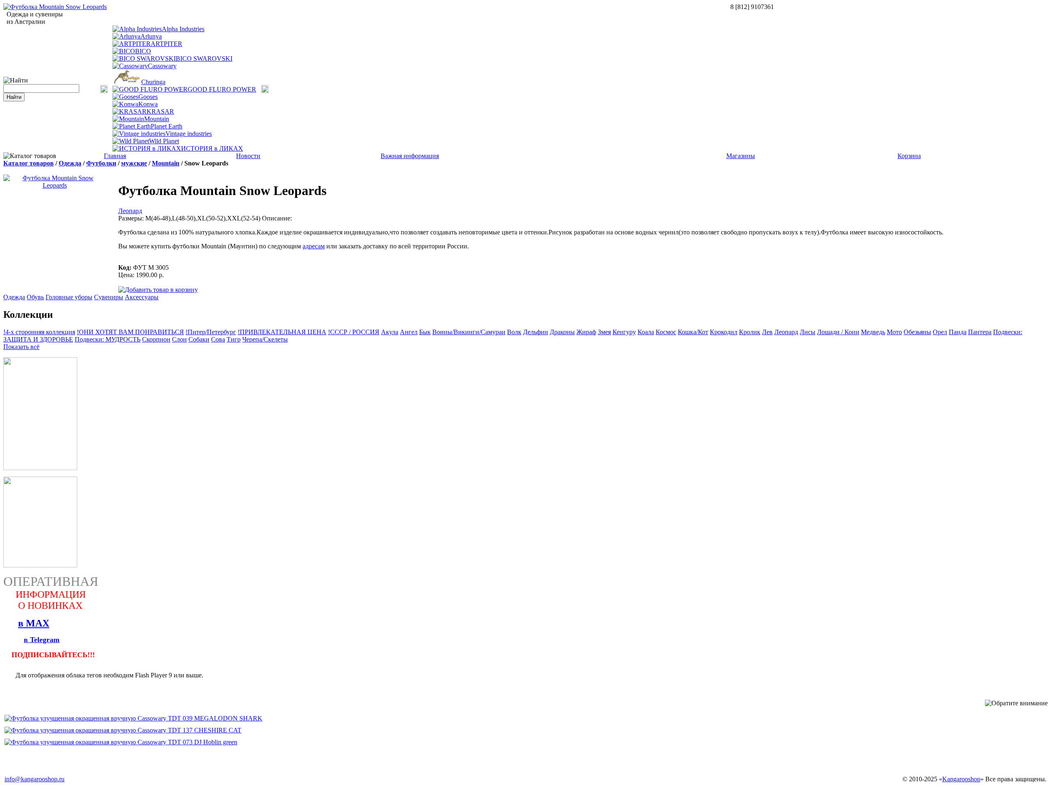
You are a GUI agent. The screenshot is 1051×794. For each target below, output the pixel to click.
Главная (115, 155)
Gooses (148, 96)
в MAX (33, 623)
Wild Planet (164, 141)
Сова (218, 339)
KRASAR (160, 111)
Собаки (198, 339)
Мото (894, 331)
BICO (143, 51)
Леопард (130, 210)
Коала (646, 331)
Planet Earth (166, 126)
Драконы (562, 331)
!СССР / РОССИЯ (353, 331)
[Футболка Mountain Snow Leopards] (55, 6)
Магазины (740, 155)
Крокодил (723, 331)
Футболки (101, 163)
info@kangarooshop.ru (34, 779)
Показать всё (21, 346)
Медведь (873, 331)
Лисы (807, 331)
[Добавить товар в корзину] (158, 289)
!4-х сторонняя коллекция (39, 331)
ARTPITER (166, 43)
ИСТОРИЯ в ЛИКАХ (212, 148)
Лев (767, 331)
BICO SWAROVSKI (204, 58)
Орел (940, 331)
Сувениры (108, 297)
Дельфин (535, 331)
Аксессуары (141, 297)
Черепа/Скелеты (265, 339)
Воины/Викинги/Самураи (468, 331)
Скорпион (156, 339)
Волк (514, 331)
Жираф (586, 331)
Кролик (749, 331)
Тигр (234, 339)
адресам (314, 246)
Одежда (70, 163)
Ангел (409, 331)
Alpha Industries (183, 28)
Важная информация (410, 155)
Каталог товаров (28, 163)
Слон (179, 339)
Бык (425, 331)
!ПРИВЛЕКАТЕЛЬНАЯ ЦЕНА (282, 331)
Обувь (35, 297)
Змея (604, 331)
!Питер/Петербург (211, 331)
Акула (389, 331)
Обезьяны (917, 331)
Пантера (979, 331)
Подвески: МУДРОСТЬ (107, 339)
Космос (666, 331)
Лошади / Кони (838, 331)
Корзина (909, 155)
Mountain (156, 118)
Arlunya (151, 36)
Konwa (148, 104)
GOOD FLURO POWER (222, 89)
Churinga (153, 81)
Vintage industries (188, 133)
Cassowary (162, 65)
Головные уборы (69, 297)
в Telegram (42, 640)
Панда (957, 331)
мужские (134, 163)
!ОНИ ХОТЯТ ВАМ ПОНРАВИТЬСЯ (130, 331)
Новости (248, 155)
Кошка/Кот (693, 331)
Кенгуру (624, 331)
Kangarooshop (961, 779)
